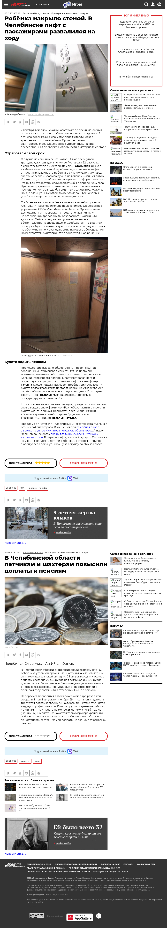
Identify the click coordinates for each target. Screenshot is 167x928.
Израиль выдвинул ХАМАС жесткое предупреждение (141, 189)
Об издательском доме (39, 864)
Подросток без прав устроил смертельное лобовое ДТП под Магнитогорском (136, 24)
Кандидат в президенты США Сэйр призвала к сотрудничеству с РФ (141, 631)
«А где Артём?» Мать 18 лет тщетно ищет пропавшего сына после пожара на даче (142, 97)
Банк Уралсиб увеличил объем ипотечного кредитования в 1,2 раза (34, 808)
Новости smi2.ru (15, 542)
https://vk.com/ (64, 355)
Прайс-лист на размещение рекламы (46, 868)
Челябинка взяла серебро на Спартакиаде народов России (136, 50)
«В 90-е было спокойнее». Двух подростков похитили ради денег (141, 128)
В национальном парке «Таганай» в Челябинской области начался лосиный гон (36, 797)
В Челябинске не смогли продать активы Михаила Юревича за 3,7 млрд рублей (87, 787)
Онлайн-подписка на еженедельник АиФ (76, 864)
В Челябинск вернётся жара (136, 76)
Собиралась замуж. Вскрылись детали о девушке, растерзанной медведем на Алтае (141, 614)
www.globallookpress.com (41, 114)
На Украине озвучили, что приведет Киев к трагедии (141, 653)
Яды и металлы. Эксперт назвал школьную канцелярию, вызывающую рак (140, 561)
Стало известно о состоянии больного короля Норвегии (137, 168)
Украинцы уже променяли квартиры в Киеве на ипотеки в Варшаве (141, 179)
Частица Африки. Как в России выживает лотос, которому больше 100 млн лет (142, 119)
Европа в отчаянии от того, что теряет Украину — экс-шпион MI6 (140, 675)
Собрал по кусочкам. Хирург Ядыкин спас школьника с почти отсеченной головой (143, 604)
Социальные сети (146, 864)
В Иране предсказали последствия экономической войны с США (141, 211)
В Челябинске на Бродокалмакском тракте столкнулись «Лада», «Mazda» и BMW (136, 37)
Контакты (128, 864)
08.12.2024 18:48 (12, 13)
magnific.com (11, 647)
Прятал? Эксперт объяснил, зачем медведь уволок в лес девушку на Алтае (141, 571)
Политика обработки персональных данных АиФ (94, 868)
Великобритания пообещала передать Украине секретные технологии (138, 643)
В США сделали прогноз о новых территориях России (140, 200)
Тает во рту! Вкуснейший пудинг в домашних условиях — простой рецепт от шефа (141, 140)
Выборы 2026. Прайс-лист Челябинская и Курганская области (58, 872)
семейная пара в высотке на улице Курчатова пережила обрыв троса (60, 429)
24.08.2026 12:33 (12, 552)
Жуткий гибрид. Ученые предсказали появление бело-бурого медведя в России (143, 582)
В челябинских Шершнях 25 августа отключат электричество (35, 785)
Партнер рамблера (55, 916)
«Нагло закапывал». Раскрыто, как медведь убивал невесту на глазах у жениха (142, 151)
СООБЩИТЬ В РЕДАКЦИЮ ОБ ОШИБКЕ (111, 872)
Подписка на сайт (110, 864)
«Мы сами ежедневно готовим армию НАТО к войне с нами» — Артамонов (142, 664)
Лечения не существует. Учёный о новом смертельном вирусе (141, 106)
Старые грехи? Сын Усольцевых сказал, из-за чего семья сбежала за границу (142, 593)
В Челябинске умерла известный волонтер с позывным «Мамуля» (136, 63)
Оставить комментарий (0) (83, 463)
